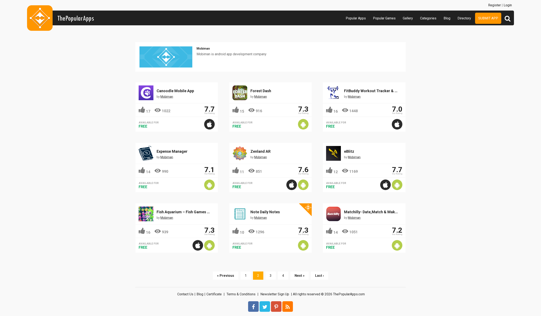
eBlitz (349, 151)
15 (242, 111)
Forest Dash (260, 91)
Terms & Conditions (241, 294)
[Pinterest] (276, 306)
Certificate (214, 294)
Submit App (488, 18)
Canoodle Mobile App (175, 91)
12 (335, 172)
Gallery (408, 18)
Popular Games (384, 18)
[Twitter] (265, 306)
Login (508, 5)
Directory (464, 18)
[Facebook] (253, 306)
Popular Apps (356, 18)
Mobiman (203, 48)
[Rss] (287, 306)
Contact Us (185, 294)
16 (335, 111)
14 (148, 172)
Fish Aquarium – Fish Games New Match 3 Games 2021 (204, 212)
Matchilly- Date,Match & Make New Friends (381, 212)
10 (242, 232)
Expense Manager (172, 151)
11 (242, 172)
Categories (428, 18)
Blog (447, 18)
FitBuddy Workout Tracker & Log (372, 91)
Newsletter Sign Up (274, 294)
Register (494, 5)
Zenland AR (260, 151)
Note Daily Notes (265, 212)
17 (148, 111)
